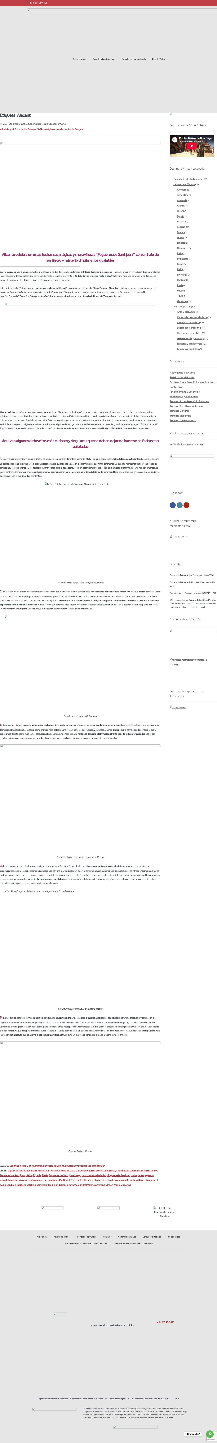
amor (50, 1171)
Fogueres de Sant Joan (61, 1175)
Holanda (182, 243)
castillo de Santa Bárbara (101, 1171)
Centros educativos (127, 1237)
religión (97, 1180)
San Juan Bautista (16, 1185)
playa (33, 1180)
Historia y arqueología (189, 344)
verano (101, 1185)
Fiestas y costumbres (30, 1166)
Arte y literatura (186, 312)
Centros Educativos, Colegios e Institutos (193, 382)
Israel (180, 264)
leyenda (149, 1175)
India (180, 253)
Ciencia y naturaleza (188, 322)
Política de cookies (62, 1237)
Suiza (180, 291)
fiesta (45, 1175)
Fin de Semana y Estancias (185, 392)
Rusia (180, 285)
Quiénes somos (79, 59)
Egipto (180, 216)
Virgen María (113, 1185)
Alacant (32, 1171)
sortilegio (41, 1185)
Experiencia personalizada (134, 59)
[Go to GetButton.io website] (210, 1440)
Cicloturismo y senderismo (192, 317)
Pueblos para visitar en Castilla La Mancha (133, 1244)
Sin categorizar (96, 1166)
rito (104, 1180)
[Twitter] (175, 3)
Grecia (180, 237)
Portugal (182, 280)
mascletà (5, 1180)
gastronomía (89, 1175)
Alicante (42, 1171)
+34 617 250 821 (38, 3)
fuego (77, 1175)
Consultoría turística (152, 1237)
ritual (140, 1180)
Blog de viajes (174, 1237)
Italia (180, 269)
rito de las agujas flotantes (122, 1180)
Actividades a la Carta (182, 373)
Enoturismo (176, 387)
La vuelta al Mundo (53, 1166)
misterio (16, 1180)
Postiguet (64, 1180)
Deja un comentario (54, 124)
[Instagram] (181, 3)
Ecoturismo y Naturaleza (184, 396)
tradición (53, 1185)
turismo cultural (77, 1185)
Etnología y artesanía (189, 328)
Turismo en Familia (180, 416)
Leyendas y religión (76, 1166)
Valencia (92, 1185)
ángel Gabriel (61, 1171)
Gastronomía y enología (190, 338)
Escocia (181, 222)
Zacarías (126, 1185)
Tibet (180, 296)
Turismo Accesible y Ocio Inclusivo (189, 401)
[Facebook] (169, 3)
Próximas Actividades (182, 377)
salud (3, 1185)
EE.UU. (181, 211)
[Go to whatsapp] (210, 1434)
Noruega (182, 275)
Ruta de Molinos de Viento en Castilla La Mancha (86, 1244)
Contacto (107, 1237)
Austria (181, 206)
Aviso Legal (42, 1237)
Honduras (182, 248)
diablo (29, 1175)
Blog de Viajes (158, 59)
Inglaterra (182, 259)
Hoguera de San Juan (118, 1175)
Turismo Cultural (179, 411)
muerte (25, 1180)
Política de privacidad (86, 1237)
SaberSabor (34, 124)
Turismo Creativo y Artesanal (186, 406)
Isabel (134, 1175)
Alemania (182, 190)
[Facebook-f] (156, 1329)
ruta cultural (151, 1180)
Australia (182, 200)
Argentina (182, 195)
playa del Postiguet (47, 1180)
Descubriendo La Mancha (187, 179)
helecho (101, 1175)
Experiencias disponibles (104, 59)
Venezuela (182, 301)
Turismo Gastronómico (183, 420)
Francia (181, 232)
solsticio (31, 1185)
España (13, 1166)
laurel (141, 1175)
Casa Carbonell (78, 1171)
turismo (63, 1185)
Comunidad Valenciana (129, 1171)
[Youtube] (187, 3)
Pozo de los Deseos (81, 1180)
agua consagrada (18, 1171)
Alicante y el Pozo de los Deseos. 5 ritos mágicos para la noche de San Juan (42, 129)
